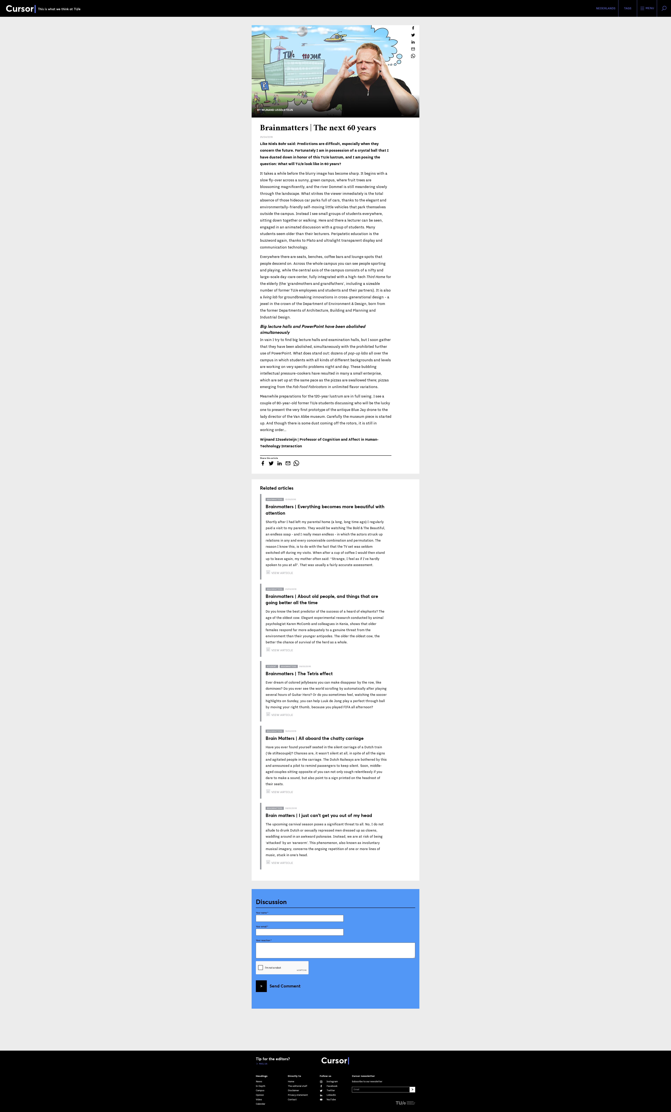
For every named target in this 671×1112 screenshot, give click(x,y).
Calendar (260, 1104)
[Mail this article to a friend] (413, 49)
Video (259, 1099)
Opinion (260, 1095)
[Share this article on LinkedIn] (413, 42)
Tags (627, 8)
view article (282, 573)
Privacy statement (298, 1095)
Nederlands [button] (605, 8)
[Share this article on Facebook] (413, 28)
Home (291, 1081)
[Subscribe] (412, 1089)
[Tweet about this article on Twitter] (413, 35)
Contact (292, 1099)
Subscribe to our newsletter (367, 1081)
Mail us (263, 1064)
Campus (260, 1090)
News (259, 1081)
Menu (649, 8)
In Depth (260, 1086)
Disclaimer (293, 1090)
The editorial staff (297, 1086)
